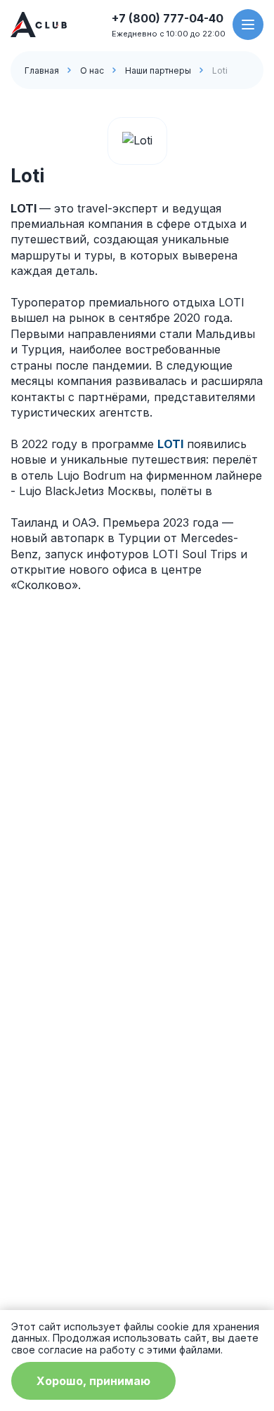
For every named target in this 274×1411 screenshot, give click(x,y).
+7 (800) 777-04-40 (167, 18)
